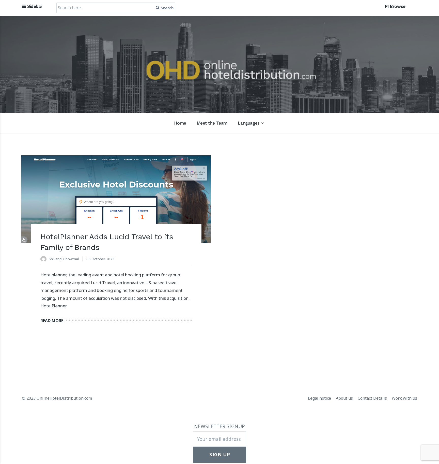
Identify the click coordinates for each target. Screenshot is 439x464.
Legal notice (320, 398)
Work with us (404, 398)
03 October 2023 (100, 259)
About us (345, 398)
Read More (51, 320)
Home (180, 123)
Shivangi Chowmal (64, 259)
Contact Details (373, 398)
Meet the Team (212, 123)
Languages (249, 123)
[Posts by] (44, 259)
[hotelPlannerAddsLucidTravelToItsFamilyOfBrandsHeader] (116, 199)
